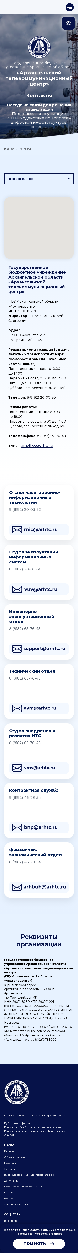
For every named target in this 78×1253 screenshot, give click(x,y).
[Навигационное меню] (70, 7)
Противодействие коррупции (24, 1186)
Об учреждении (14, 1157)
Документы (11, 1180)
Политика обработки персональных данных (33, 1127)
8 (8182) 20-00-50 (25, 569)
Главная (9, 148)
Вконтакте (11, 1220)
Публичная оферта (17, 1123)
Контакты (10, 1192)
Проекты (10, 1162)
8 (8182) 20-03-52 (25, 509)
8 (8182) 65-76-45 (25, 628)
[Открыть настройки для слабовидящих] (68, 23)
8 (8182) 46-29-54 (25, 797)
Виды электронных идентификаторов (29, 1174)
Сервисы (10, 1168)
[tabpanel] (39, 332)
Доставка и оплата (16, 1204)
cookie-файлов (51, 1233)
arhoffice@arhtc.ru (37, 445)
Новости (9, 1198)
